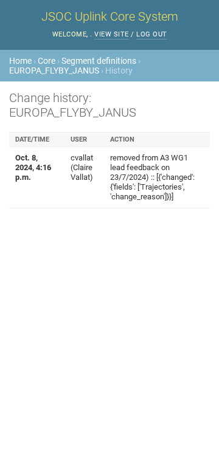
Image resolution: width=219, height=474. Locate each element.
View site (111, 34)
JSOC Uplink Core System (109, 16)
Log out (151, 34)
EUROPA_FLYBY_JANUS (54, 70)
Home (20, 61)
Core (46, 61)
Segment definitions (98, 61)
